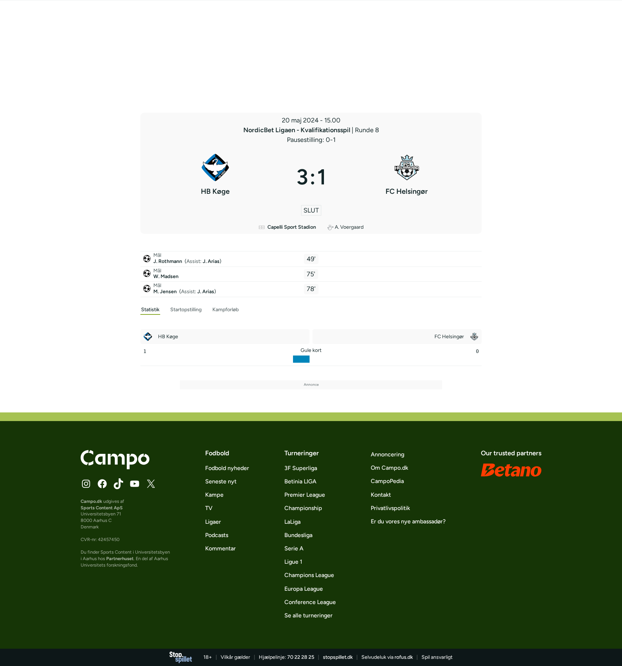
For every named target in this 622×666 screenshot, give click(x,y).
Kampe (214, 494)
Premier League (304, 494)
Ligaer (213, 521)
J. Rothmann (168, 261)
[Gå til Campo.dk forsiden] (115, 467)
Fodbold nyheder (227, 468)
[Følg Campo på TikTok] (118, 483)
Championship (303, 508)
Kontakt (381, 494)
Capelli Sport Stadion (291, 227)
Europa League (303, 588)
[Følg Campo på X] (150, 483)
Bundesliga (298, 535)
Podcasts (216, 535)
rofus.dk (404, 657)
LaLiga (292, 521)
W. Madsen (166, 276)
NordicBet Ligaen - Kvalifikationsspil (297, 130)
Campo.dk (91, 501)
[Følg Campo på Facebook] (102, 483)
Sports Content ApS (102, 507)
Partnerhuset (120, 558)
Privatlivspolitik (390, 508)
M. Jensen (165, 292)
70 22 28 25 (300, 657)
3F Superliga (300, 468)
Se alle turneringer (308, 615)
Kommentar (220, 548)
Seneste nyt (220, 481)
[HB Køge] (215, 177)
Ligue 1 (293, 561)
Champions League (309, 575)
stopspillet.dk (338, 657)
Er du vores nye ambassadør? (408, 521)
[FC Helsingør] (407, 177)
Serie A (293, 548)
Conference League (310, 602)
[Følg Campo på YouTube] (134, 483)
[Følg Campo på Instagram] (86, 483)
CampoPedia (387, 481)
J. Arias (211, 261)
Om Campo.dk (389, 467)
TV (208, 508)
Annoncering (387, 454)
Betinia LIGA (300, 481)
